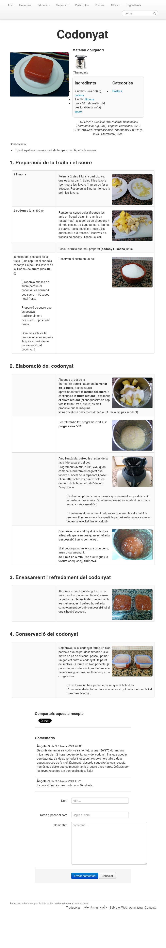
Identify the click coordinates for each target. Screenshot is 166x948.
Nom (64, 801)
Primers (42, 5)
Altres (115, 5)
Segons (61, 5)
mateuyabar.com (64, 903)
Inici (10, 5)
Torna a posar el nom (53, 815)
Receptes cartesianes (22, 903)
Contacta (150, 907)
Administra (136, 907)
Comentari (60, 825)
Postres (99, 5)
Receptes (25, 5)
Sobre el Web (118, 907)
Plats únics (82, 5)
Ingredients (134, 5)
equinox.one (81, 903)
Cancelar (107, 876)
